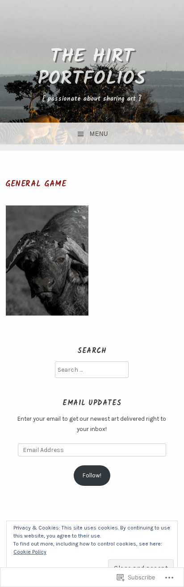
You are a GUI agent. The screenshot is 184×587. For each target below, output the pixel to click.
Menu (99, 134)
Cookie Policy (29, 552)
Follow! (92, 475)
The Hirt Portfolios (92, 68)
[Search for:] (92, 369)
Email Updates (92, 403)
